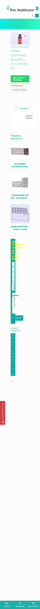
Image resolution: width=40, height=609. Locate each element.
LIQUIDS (18, 341)
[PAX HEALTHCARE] (20, 8)
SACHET (18, 360)
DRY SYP (16, 345)
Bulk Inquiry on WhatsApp (19, 78)
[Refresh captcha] (12, 295)
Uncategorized (17, 85)
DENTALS (19, 356)
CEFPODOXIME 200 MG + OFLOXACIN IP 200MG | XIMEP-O (20, 198)
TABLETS (18, 335)
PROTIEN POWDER (19, 364)
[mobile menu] (37, 8)
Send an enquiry (19, 90)
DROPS (18, 350)
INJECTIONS (20, 374)
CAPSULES (19, 338)
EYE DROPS (18, 370)
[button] (25, 36)
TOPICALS (19, 353)
